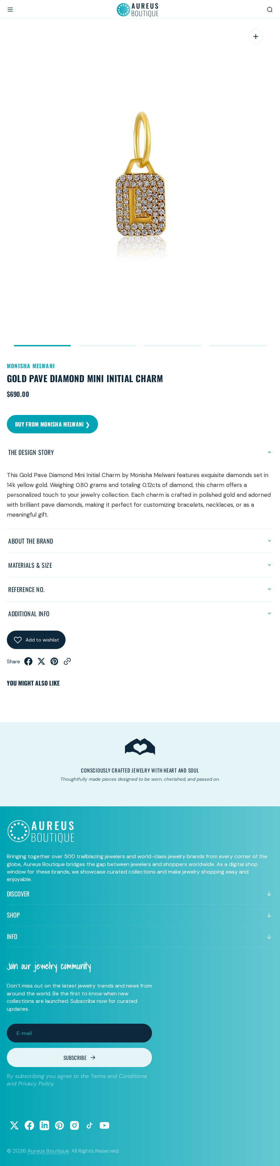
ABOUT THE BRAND (30, 540)
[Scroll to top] (268, 1154)
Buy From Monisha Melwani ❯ (52, 424)
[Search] (269, 9)
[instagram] (74, 1125)
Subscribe (75, 1057)
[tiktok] (89, 1125)
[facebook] (28, 663)
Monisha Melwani (31, 366)
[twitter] (41, 663)
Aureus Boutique (48, 1150)
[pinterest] (54, 663)
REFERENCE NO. (26, 589)
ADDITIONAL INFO (29, 613)
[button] (10, 9)
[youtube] (104, 1125)
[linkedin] (44, 1125)
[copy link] (67, 663)
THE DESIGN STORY (31, 452)
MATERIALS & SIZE (30, 565)
